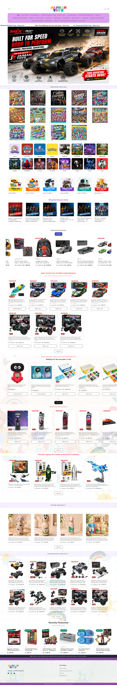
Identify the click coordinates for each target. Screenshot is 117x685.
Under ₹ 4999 (64, 193)
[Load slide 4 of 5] (61, 80)
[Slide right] (61, 398)
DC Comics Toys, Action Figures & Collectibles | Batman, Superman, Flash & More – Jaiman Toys (32, 219)
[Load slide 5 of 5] (63, 80)
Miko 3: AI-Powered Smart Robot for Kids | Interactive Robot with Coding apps (17, 385)
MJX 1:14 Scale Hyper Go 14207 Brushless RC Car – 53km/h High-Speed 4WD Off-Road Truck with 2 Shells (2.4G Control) (16, 581)
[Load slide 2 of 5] (56, 80)
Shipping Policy (63, 675)
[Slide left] (55, 398)
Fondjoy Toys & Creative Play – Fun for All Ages (67, 219)
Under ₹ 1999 (47, 193)
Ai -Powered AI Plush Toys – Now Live (52, 25)
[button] (9, 8)
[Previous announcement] (8, 1)
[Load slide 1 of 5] (54, 80)
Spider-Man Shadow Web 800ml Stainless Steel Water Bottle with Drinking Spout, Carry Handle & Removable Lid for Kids (18, 434)
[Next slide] (66, 79)
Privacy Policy (62, 668)
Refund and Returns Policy (65, 670)
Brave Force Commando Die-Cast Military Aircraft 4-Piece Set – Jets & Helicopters (19, 485)
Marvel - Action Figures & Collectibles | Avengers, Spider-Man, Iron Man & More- (15, 219)
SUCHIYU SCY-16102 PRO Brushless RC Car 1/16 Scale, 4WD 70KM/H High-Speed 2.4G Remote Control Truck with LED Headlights (38, 581)
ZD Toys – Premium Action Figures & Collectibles (100, 219)
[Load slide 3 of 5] (58, 80)
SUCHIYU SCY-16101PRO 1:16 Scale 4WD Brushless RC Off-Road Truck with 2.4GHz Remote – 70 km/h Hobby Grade (58, 608)
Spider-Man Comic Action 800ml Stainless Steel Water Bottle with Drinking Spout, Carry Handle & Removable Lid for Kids (65, 434)
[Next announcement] (108, 1)
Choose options (17, 308)
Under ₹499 (12, 193)
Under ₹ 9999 (81, 193)
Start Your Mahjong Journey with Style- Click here (17, 25)
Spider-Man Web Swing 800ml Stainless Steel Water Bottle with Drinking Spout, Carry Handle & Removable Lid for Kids (41, 434)
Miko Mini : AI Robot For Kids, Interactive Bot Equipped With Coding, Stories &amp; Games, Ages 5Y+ (41, 386)
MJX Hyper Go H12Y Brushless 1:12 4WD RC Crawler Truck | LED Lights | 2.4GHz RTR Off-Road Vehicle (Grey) (58, 581)
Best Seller (98, 193)
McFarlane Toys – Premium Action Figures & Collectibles (49, 219)
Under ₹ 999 (29, 193)
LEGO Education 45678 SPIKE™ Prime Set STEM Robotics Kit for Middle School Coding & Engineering (89, 386)
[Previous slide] (50, 79)
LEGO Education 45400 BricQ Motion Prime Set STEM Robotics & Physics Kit (64, 385)
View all (58, 351)
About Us (61, 673)
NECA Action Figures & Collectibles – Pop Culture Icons (84, 219)
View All (58, 234)
